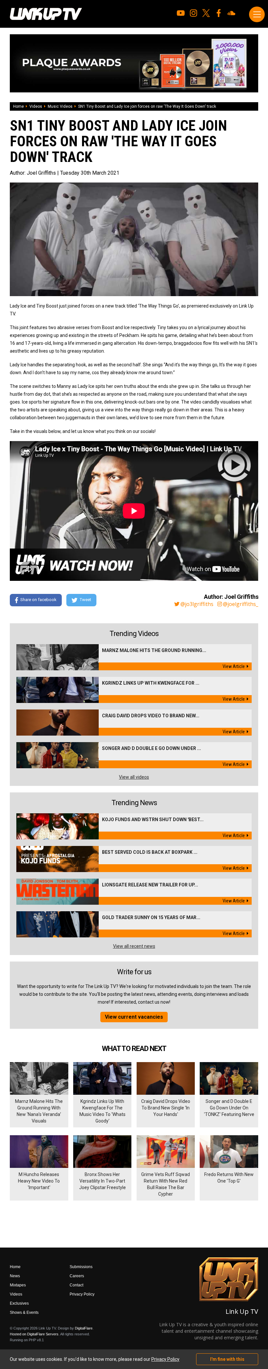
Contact (76, 1285)
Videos (35, 106)
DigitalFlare (83, 1328)
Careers (77, 1276)
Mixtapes (18, 1285)
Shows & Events (24, 1312)
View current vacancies (134, 1017)
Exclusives (19, 1303)
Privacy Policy (82, 1294)
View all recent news (134, 946)
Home (18, 106)
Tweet (85, 599)
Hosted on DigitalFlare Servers (34, 1334)
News (15, 1276)
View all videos (134, 777)
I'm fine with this (227, 1359)
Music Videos (60, 106)
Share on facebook (38, 599)
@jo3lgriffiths (196, 604)
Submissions (81, 1267)
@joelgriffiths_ (240, 604)
